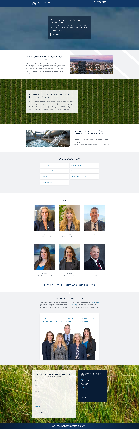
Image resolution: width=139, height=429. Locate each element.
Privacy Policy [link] (64, 426)
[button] (82, 393)
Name (36, 379)
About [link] (88, 4)
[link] (43, 3)
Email (36, 385)
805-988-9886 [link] (102, 3)
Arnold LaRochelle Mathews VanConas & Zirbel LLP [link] (66, 425)
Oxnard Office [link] (84, 384)
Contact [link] (105, 4)
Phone (56, 379)
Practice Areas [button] (97, 4)
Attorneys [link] (92, 4)
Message (37, 391)
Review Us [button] (84, 397)
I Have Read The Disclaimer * (43, 409)
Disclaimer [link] (54, 426)
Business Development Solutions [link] (75, 426)
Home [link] (85, 4)
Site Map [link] (59, 426)
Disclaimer (37, 406)
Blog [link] (102, 4)
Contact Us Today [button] (56, 34)
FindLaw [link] (85, 426)
